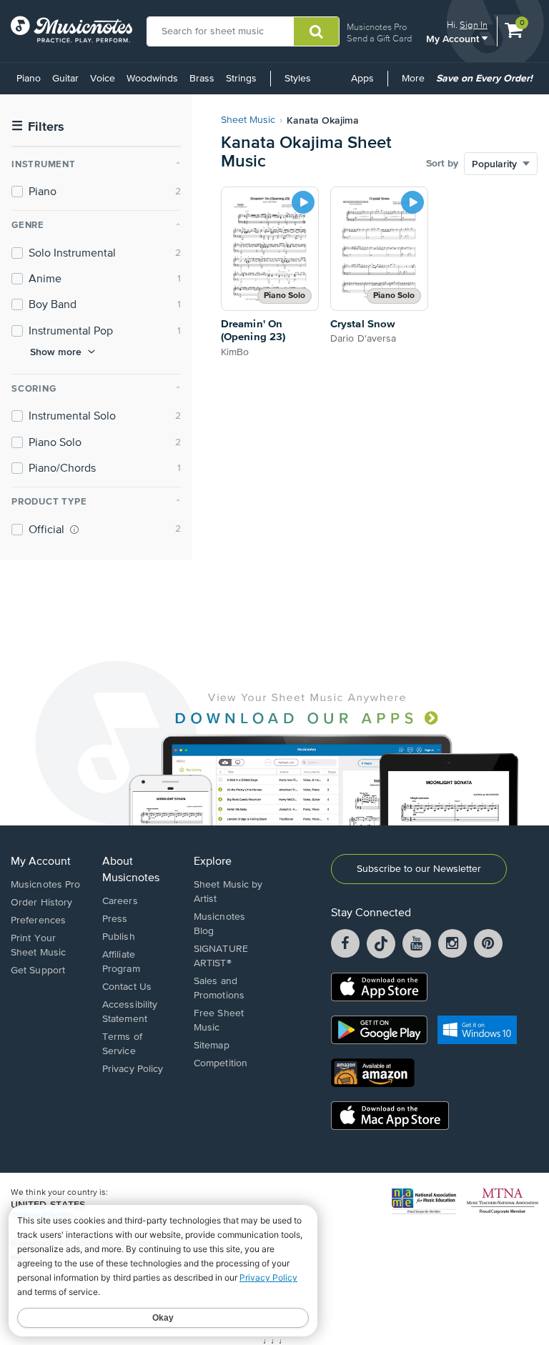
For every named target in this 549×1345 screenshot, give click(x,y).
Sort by (442, 164)
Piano (28, 79)
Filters (37, 127)
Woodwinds (152, 79)
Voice (102, 79)
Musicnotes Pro (377, 26)
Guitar (65, 79)
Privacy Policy (132, 1069)
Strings (241, 79)
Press (115, 919)
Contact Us (127, 987)
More (415, 83)
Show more (55, 351)
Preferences (38, 920)
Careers (120, 901)
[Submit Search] (316, 31)
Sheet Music (248, 120)
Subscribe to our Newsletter (419, 869)
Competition (220, 1063)
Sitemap (211, 1046)
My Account (454, 38)
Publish (118, 937)
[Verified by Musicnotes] (74, 529)
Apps (362, 79)
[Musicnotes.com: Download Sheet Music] (71, 29)
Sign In (474, 24)
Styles (298, 79)
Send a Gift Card (379, 38)
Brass (201, 79)
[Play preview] (303, 202)
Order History (41, 903)
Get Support (38, 971)
